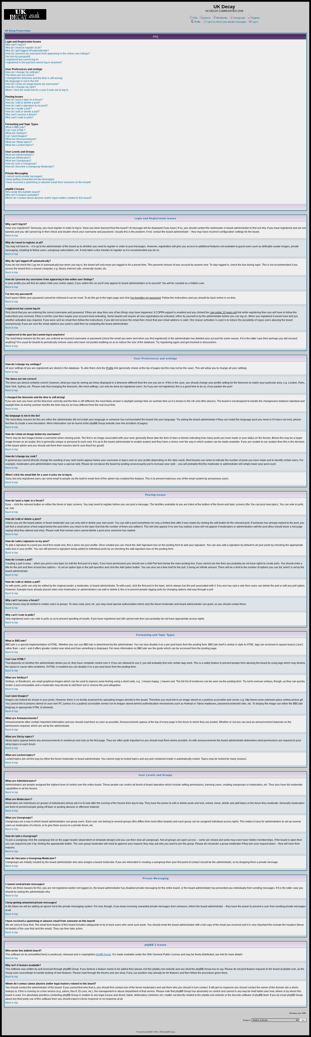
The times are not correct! (19, 75)
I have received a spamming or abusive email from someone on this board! (48, 182)
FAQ (195, 18)
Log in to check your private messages (226, 22)
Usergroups (239, 18)
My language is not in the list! (22, 81)
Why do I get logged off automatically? (27, 50)
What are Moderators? (18, 157)
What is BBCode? (15, 127)
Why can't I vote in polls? (19, 117)
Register (255, 18)
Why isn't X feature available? (22, 194)
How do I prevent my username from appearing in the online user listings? (47, 53)
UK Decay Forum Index (17, 30)
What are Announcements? (20, 139)
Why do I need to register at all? (23, 47)
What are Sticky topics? (18, 142)
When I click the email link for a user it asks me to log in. (37, 89)
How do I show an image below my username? (32, 84)
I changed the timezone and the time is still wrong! (33, 78)
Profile (197, 22)
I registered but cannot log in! (22, 59)
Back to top (11, 235)
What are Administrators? (19, 154)
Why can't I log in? (15, 44)
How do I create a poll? (18, 108)
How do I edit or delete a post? (22, 102)
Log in (255, 22)
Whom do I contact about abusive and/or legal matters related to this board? (48, 197)
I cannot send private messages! (23, 176)
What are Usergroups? (18, 160)
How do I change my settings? (22, 72)
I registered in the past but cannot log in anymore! (33, 62)
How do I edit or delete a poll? (22, 111)
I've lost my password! (17, 56)
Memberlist (221, 18)
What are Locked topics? (19, 145)
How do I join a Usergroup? (21, 163)
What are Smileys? (16, 133)
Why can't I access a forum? (21, 114)
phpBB (149, 1032)
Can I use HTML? (15, 130)
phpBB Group (103, 954)
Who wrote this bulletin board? (22, 192)
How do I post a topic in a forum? (24, 99)
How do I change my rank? (20, 87)
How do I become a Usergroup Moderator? (29, 166)
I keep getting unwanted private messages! (29, 179)
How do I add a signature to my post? (26, 105)
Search (207, 18)
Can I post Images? (16, 136)
